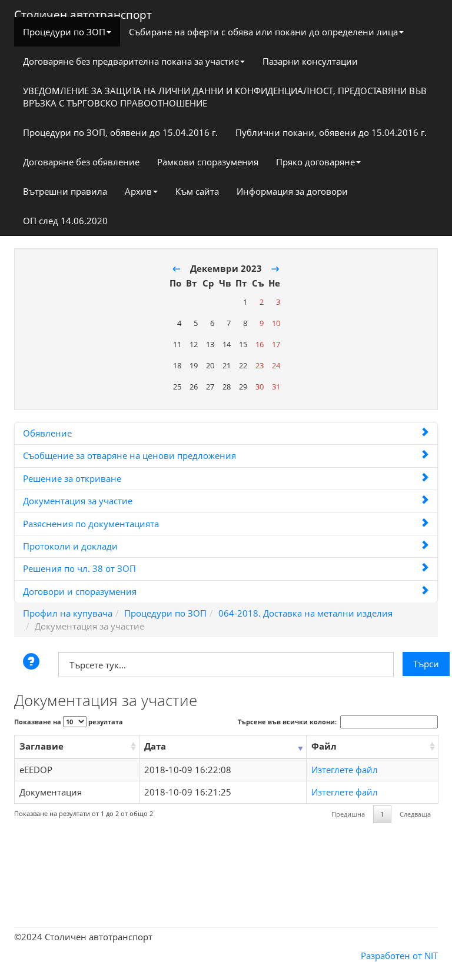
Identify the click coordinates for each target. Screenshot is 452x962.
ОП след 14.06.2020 (65, 221)
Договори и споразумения (80, 591)
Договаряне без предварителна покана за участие (131, 61)
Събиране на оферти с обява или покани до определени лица (263, 32)
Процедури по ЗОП (64, 32)
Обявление (47, 433)
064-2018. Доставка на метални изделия (305, 613)
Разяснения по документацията (91, 524)
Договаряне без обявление (81, 162)
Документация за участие (77, 501)
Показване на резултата (68, 721)
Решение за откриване (72, 478)
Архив (138, 191)
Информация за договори (292, 191)
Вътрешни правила (65, 191)
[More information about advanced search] (33, 662)
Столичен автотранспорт (83, 12)
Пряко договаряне (315, 162)
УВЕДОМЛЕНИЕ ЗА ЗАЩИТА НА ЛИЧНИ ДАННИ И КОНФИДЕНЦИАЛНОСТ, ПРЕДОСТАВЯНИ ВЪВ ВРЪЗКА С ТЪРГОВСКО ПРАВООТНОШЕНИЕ (225, 97)
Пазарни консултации (310, 61)
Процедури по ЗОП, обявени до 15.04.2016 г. (120, 132)
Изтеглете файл (344, 769)
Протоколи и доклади (70, 546)
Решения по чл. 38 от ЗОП (79, 568)
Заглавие (41, 746)
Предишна (348, 814)
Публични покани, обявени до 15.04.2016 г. (331, 132)
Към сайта (197, 191)
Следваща (415, 814)
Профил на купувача (67, 613)
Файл (324, 746)
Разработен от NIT (399, 955)
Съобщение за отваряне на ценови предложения (129, 455)
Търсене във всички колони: (287, 721)
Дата (155, 746)
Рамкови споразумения (207, 162)
